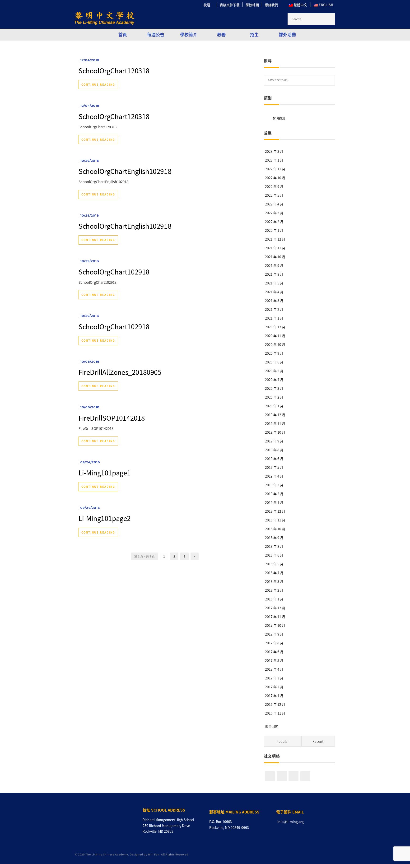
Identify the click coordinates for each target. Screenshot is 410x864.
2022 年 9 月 (274, 186)
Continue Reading (98, 85)
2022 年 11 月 (275, 169)
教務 (221, 34)
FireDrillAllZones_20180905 (120, 372)
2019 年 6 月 (274, 458)
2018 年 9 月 (274, 537)
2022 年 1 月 (274, 230)
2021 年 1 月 (274, 318)
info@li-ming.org (290, 821)
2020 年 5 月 (274, 370)
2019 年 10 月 (275, 432)
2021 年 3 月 (274, 300)
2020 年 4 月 (274, 379)
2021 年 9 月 (274, 265)
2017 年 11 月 (275, 616)
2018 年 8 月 (274, 546)
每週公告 (155, 34)
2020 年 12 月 (275, 327)
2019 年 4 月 (274, 476)
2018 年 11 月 (275, 520)
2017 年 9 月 (274, 634)
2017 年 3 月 (274, 678)
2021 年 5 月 (274, 283)
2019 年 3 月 (274, 485)
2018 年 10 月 (275, 528)
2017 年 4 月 (274, 669)
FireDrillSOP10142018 (112, 418)
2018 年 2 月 (274, 590)
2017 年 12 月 (275, 607)
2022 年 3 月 (274, 212)
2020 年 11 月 (275, 335)
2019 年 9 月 (274, 441)
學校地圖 (252, 4)
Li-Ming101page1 (105, 473)
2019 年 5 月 (274, 467)
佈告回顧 (271, 726)
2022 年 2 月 (274, 221)
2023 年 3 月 (274, 151)
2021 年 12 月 (275, 239)
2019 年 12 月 (275, 414)
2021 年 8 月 (274, 274)
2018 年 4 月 (274, 572)
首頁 (122, 34)
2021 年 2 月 (274, 309)
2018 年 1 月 (274, 599)
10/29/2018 (89, 161)
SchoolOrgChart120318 (114, 70)
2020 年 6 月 (274, 362)
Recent (317, 741)
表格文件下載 (230, 4)
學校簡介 (188, 34)
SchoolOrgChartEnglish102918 (125, 171)
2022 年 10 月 (275, 177)
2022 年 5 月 (274, 195)
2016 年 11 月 (275, 713)
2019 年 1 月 (274, 502)
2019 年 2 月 (274, 493)
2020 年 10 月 (275, 344)
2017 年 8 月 (274, 643)
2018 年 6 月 (274, 555)
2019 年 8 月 (274, 449)
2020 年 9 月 (274, 353)
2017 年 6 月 (274, 651)
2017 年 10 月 (275, 625)
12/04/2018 (89, 60)
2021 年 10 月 (275, 256)
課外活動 (287, 34)
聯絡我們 (271, 4)
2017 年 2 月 (274, 686)
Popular (282, 741)
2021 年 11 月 (275, 248)
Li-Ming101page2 (105, 518)
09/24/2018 (90, 462)
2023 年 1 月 (274, 160)
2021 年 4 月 (274, 291)
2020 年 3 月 (274, 388)
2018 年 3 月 (274, 581)
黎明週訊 (279, 118)
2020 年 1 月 (274, 406)
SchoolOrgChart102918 (114, 272)
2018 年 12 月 (275, 511)
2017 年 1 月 (274, 695)
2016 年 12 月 (275, 704)
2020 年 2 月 (274, 397)
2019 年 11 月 (275, 423)
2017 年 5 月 (274, 660)
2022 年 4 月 (274, 204)
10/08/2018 (89, 361)
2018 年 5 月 (274, 564)
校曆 (209, 4)
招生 (254, 34)
